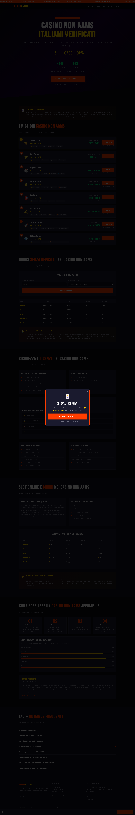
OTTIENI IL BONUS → (67, 416)
